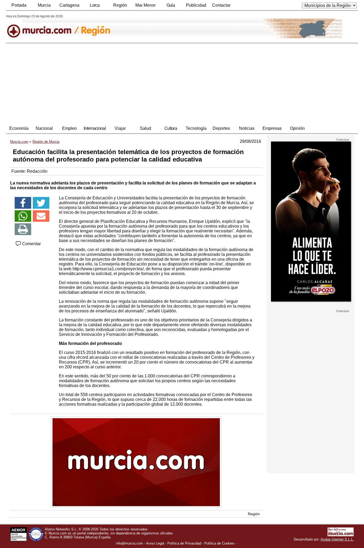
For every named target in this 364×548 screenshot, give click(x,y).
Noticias (246, 128)
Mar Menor (145, 5)
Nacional (44, 128)
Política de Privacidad (184, 543)
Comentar (31, 243)
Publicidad (196, 5)
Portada (18, 5)
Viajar (120, 128)
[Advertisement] (182, 83)
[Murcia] (43, 26)
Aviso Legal (155, 543)
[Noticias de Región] (136, 26)
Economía (19, 128)
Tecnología (196, 128)
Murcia (44, 5)
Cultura (170, 128)
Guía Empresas (170, 6)
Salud (145, 128)
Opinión (297, 128)
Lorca (95, 5)
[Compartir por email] (41, 216)
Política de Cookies (219, 543)
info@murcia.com (129, 543)
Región (120, 5)
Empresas (272, 128)
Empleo (69, 128)
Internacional (95, 128)
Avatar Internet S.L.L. (337, 539)
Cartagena (69, 5)
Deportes (221, 128)
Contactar (221, 5)
